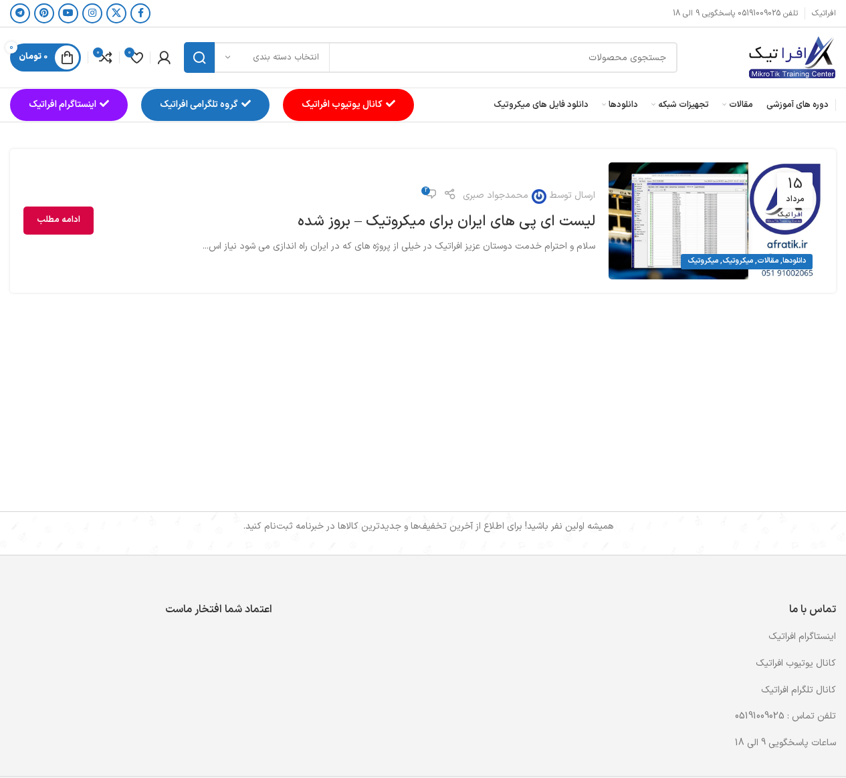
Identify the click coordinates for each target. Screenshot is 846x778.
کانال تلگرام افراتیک (798, 690)
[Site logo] (792, 57)
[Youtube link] (68, 13)
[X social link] (116, 13)
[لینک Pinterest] (44, 13)
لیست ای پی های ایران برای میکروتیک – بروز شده (446, 222)
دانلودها (794, 261)
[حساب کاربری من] (163, 57)
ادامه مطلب (58, 220)
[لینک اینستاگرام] (92, 13)
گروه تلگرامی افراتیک (199, 105)
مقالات (767, 261)
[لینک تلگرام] (20, 13)
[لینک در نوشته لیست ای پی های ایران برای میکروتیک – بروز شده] (716, 220)
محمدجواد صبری (495, 195)
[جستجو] (199, 57)
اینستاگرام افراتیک (62, 105)
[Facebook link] (140, 13)
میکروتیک (737, 261)
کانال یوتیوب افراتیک (342, 105)
